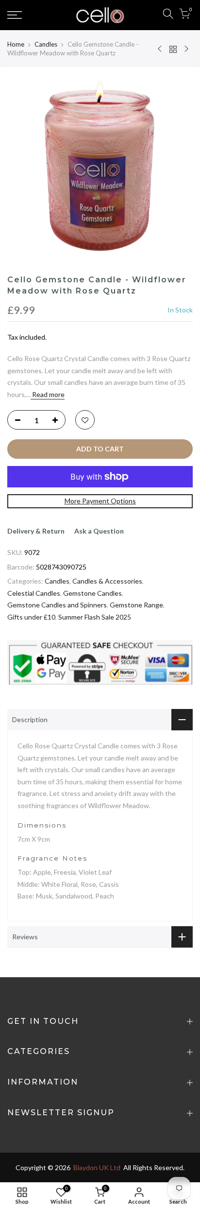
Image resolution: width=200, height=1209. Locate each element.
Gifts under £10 (31, 617)
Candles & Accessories (107, 581)
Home (15, 44)
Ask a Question (99, 531)
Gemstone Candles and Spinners (57, 605)
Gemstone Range (136, 605)
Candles (45, 44)
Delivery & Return (36, 531)
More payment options (100, 501)
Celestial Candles (33, 593)
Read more (48, 394)
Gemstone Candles (92, 593)
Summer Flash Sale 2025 (94, 617)
